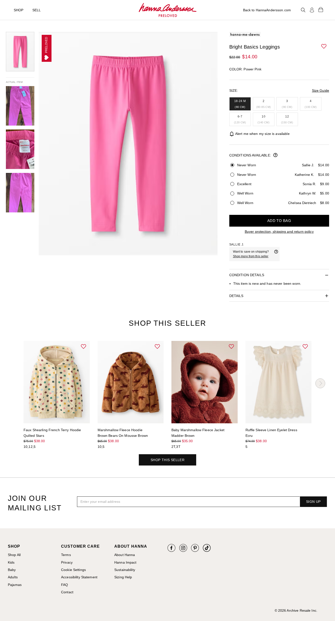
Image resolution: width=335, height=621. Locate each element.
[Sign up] (312, 10)
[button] (324, 47)
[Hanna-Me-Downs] (167, 10)
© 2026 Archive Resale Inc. (296, 610)
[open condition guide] (275, 155)
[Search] (303, 10)
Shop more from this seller (251, 256)
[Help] (276, 254)
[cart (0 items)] (320, 9)
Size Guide (320, 90)
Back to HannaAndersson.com (267, 10)
